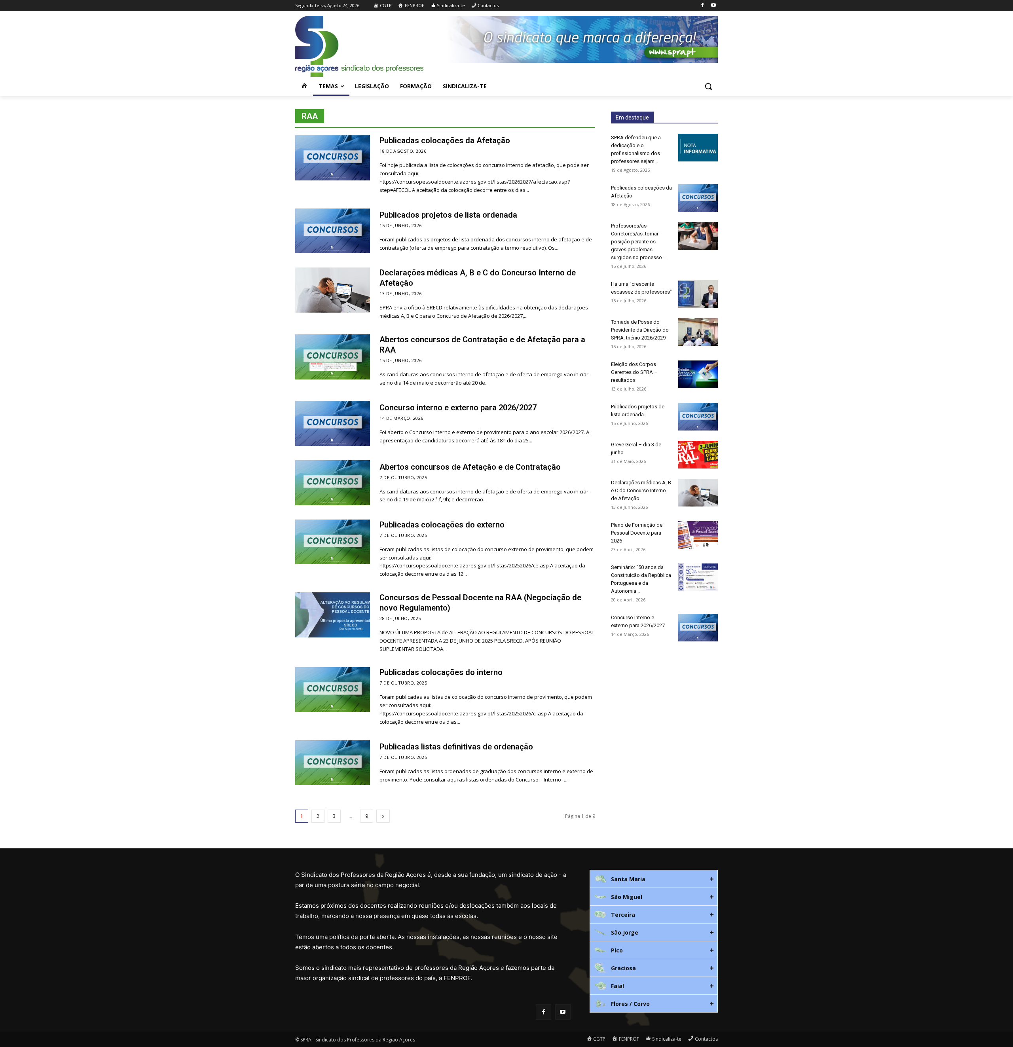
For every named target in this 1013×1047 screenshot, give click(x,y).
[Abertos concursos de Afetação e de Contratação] (332, 482)
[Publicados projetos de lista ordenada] (332, 231)
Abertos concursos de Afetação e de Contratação (470, 467)
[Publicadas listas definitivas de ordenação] (332, 762)
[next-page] (383, 816)
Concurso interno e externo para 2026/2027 (458, 407)
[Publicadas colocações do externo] (332, 542)
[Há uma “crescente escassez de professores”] (698, 294)
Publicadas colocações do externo (442, 524)
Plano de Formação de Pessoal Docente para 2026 (636, 533)
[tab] (654, 879)
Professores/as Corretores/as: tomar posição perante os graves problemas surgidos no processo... (638, 241)
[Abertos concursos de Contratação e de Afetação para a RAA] (332, 356)
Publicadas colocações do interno (441, 672)
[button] (708, 86)
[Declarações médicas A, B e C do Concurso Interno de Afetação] (332, 290)
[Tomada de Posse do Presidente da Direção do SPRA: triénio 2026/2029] (698, 332)
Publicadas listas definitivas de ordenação (456, 746)
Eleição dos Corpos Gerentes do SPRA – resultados (634, 372)
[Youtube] (713, 5)
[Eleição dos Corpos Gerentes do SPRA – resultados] (698, 374)
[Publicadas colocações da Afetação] (332, 157)
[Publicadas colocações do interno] (332, 689)
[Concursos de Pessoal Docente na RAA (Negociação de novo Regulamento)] (332, 614)
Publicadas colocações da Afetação (444, 140)
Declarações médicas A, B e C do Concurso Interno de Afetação (641, 490)
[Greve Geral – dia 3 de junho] (698, 454)
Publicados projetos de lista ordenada (448, 215)
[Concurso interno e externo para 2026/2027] (332, 423)
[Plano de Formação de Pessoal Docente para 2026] (698, 535)
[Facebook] (702, 5)
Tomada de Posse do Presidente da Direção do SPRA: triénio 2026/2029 (640, 330)
